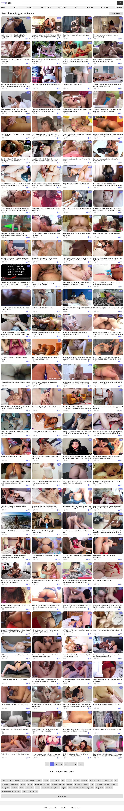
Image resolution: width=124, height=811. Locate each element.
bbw (3, 780)
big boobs (90, 788)
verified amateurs (7, 791)
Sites (76, 7)
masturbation (14, 784)
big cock (69, 784)
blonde (86, 784)
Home (3, 7)
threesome (78, 784)
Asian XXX (119, 7)
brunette (16, 780)
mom (27, 788)
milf (70, 788)
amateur (76, 780)
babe (37, 788)
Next (80, 764)
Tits (6, 3)
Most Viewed (46, 7)
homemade (38, 784)
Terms (63, 807)
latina (99, 780)
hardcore (5, 784)
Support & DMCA (50, 807)
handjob (25, 791)
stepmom (109, 788)
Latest (15, 7)
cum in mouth (55, 780)
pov (32, 788)
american (33, 780)
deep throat (99, 788)
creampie (84, 780)
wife (63, 780)
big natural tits (107, 780)
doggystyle (33, 791)
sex (116, 780)
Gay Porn (89, 7)
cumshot (62, 784)
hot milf (23, 784)
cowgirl (30, 784)
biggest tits (45, 788)
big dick (54, 784)
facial (21, 788)
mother (46, 780)
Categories (62, 7)
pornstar (14, 788)
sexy (39, 780)
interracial (99, 784)
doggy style (5, 788)
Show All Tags (62, 796)
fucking (69, 780)
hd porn (17, 791)
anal (92, 784)
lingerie (64, 788)
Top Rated (29, 7)
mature (82, 788)
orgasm (46, 784)
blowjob (92, 780)
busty (9, 780)
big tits (75, 788)
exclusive (114, 784)
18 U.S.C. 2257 (75, 807)
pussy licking (55, 788)
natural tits (24, 780)
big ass (106, 784)
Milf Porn (104, 7)
